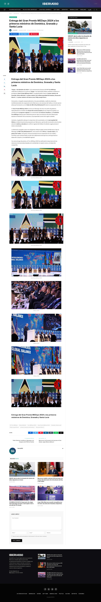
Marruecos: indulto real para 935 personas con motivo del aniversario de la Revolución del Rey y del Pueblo (50, 480)
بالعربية (89, 9)
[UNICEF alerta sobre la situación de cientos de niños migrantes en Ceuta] (22, 469)
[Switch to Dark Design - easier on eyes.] (94, 9)
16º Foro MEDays (14, 425)
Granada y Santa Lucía (56, 425)
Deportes (65, 9)
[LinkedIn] (4, 86)
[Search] (96, 9)
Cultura (67, 593)
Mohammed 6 (12, 575)
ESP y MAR (57, 9)
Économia (81, 593)
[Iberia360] (50, 4)
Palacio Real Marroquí (30, 9)
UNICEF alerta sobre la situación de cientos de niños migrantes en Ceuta (21, 479)
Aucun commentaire (32, 30)
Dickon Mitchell (22, 425)
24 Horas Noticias (15, 9)
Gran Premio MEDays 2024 (44, 425)
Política (61, 593)
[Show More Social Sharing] (40, 34)
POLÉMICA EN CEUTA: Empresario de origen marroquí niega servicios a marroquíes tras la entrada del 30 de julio (21, 504)
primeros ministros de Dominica (27, 427)
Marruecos (32, 593)
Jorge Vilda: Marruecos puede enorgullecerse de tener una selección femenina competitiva (50, 503)
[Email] (4, 93)
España (39, 593)
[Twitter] (4, 82)
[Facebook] (4, 79)
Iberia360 (15, 30)
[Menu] (5, 9)
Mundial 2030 (74, 9)
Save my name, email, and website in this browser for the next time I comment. (30, 536)
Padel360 (83, 9)
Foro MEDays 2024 (32, 425)
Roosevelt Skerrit (40, 427)
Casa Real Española (45, 9)
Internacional (13, 17)
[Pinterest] (4, 89)
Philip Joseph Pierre (14, 427)
